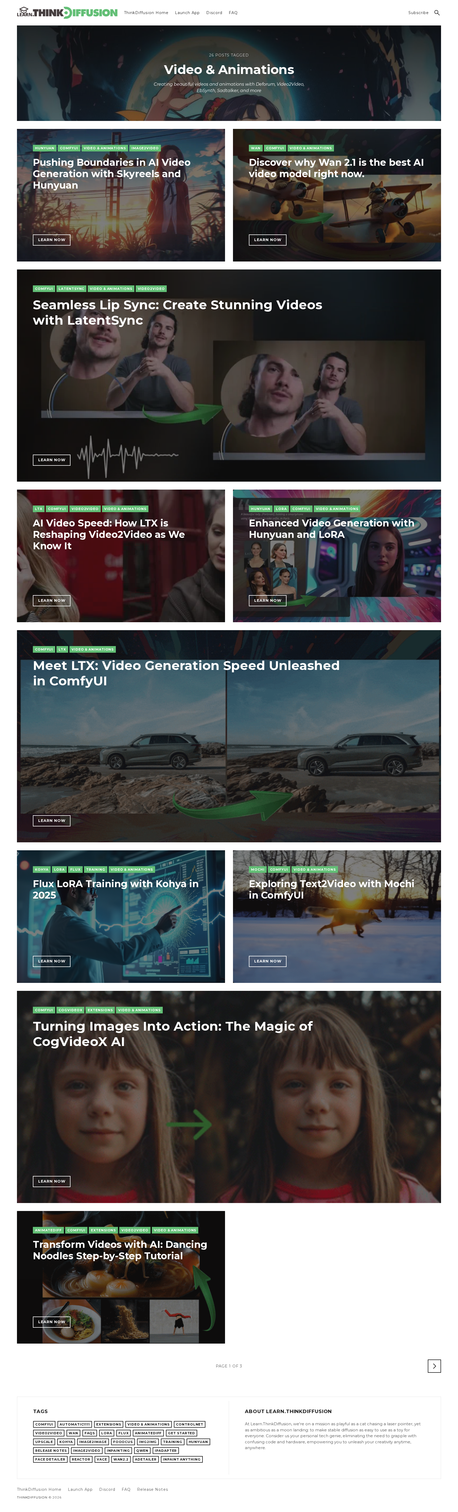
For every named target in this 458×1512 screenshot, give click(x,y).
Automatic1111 (75, 1424)
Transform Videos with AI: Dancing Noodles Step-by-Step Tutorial (120, 1250)
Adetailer (146, 1459)
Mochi (258, 870)
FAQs (90, 1433)
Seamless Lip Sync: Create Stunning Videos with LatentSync (177, 312)
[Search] (437, 13)
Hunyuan (44, 148)
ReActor (81, 1459)
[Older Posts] (434, 1366)
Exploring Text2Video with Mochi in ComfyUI (332, 889)
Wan (256, 148)
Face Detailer (50, 1459)
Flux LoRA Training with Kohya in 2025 (116, 889)
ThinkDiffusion (32, 1497)
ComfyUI (69, 148)
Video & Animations (105, 148)
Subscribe (418, 12)
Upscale (44, 1442)
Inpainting (118, 1451)
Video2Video (151, 289)
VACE (102, 1459)
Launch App (187, 12)
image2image (93, 1442)
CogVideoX (70, 1010)
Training (95, 870)
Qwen (142, 1451)
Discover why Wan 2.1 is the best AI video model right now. (336, 168)
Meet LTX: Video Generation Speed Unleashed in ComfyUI (186, 673)
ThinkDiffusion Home (146, 12)
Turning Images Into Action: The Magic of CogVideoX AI (173, 1033)
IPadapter (166, 1451)
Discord (214, 12)
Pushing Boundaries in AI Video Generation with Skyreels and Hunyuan (112, 173)
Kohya (42, 870)
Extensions (100, 1010)
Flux (75, 870)
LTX (38, 509)
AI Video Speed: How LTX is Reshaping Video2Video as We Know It (109, 534)
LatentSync (71, 289)
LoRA (281, 509)
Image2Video (145, 148)
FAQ (233, 12)
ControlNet (189, 1424)
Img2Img (148, 1442)
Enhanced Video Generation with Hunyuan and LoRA (332, 528)
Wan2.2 (121, 1459)
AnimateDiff (48, 1230)
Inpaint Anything (181, 1459)
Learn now (51, 239)
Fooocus (123, 1442)
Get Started (181, 1433)
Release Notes (51, 1451)
